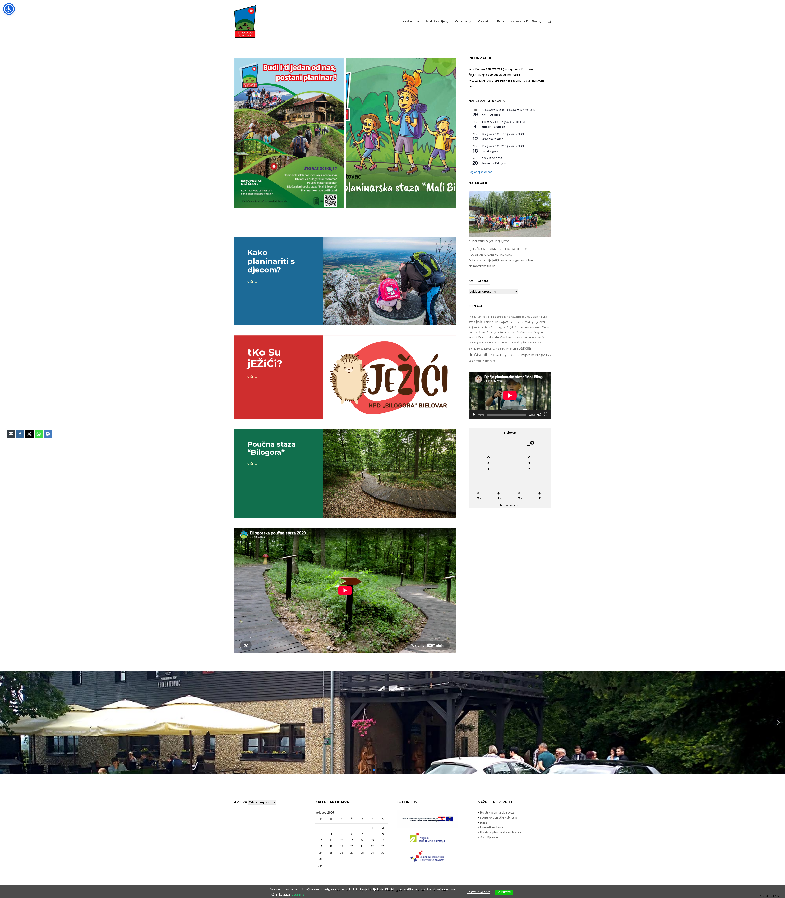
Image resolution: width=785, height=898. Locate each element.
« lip (319, 866)
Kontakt (484, 21)
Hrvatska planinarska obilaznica (500, 832)
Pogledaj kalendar (480, 172)
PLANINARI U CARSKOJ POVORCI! (491, 254)
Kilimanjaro (492, 332)
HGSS (483, 822)
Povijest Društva (509, 355)
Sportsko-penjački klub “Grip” (499, 817)
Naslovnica (410, 21)
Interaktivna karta (491, 827)
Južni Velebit (483, 316)
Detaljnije (297, 894)
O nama (461, 21)
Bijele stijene (489, 342)
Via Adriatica (517, 316)
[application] (510, 395)
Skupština (523, 342)
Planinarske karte (500, 316)
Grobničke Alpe (492, 139)
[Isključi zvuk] (539, 414)
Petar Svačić (538, 337)
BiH (516, 327)
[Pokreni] (474, 414)
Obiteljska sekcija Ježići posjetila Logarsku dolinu (501, 260)
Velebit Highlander (488, 337)
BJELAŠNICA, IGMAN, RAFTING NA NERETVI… (499, 249)
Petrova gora (498, 327)
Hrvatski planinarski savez (497, 812)
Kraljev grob (475, 342)
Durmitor (502, 342)
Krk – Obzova (491, 114)
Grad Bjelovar (489, 837)
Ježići (479, 321)
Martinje (529, 322)
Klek (548, 355)
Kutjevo (473, 327)
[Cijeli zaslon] (546, 414)
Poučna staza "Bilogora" (531, 332)
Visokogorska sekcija (515, 337)
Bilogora (503, 322)
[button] (778, 722)
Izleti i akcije (435, 21)
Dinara (482, 332)
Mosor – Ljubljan (493, 127)
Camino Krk (491, 322)
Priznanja (512, 348)
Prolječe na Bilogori (532, 355)
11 (331, 840)
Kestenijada (484, 327)
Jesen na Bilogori (494, 163)
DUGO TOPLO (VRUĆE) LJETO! (489, 241)
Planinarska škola (530, 327)
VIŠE (250, 282)
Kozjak (510, 327)
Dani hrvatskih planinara (482, 360)
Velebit (473, 337)
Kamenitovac (508, 332)
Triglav (472, 316)
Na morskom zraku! (482, 266)
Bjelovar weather (509, 505)
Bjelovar (540, 322)
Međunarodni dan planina (491, 348)
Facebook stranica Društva (517, 21)
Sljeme (472, 348)
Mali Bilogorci (537, 342)
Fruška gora (490, 151)
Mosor (512, 342)
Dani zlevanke (516, 322)
